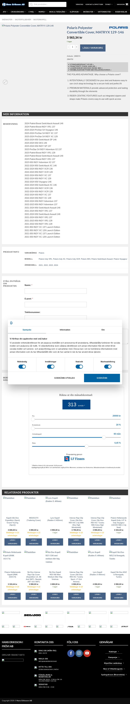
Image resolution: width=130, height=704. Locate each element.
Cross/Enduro (17, 12)
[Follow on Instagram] (79, 653)
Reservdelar (121, 12)
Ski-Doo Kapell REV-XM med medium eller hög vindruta (55, 575)
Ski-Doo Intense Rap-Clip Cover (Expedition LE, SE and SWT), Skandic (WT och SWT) (34, 577)
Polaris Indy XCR (73, 259)
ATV (4, 12)
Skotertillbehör (23, 20)
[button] (122, 4)
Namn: (28, 285)
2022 (46, 265)
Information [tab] (65, 330)
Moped (42, 12)
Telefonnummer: (32, 312)
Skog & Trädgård (57, 12)
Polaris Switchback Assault (102, 259)
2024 (56, 265)
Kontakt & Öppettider (94, 4)
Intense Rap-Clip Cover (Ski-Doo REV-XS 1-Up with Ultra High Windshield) (76, 522)
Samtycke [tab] (27, 330)
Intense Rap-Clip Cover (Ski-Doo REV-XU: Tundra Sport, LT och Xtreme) (76, 577)
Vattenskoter (104, 12)
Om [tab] (103, 330)
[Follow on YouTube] (87, 653)
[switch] (50, 367)
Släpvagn (74, 12)
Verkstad (79, 4)
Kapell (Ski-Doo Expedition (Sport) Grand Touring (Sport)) (12, 521)
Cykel (31, 12)
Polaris (41, 253)
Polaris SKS (85, 259)
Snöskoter (88, 12)
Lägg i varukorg (93, 48)
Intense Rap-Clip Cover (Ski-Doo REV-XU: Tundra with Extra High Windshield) (97, 522)
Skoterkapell (39, 20)
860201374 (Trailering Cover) (34, 519)
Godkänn (102, 378)
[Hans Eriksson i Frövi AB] (13, 4)
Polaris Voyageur (120, 259)
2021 (41, 265)
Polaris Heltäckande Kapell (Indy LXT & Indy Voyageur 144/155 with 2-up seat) (119, 522)
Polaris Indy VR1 (45, 259)
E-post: (29, 299)
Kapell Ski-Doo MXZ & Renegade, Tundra (119, 574)
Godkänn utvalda (64, 378)
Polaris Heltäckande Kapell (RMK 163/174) (13, 574)
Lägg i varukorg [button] (12, 541)
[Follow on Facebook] (71, 653)
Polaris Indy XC (59, 259)
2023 (51, 265)
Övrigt (108, 4)
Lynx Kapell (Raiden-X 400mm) (55, 519)
